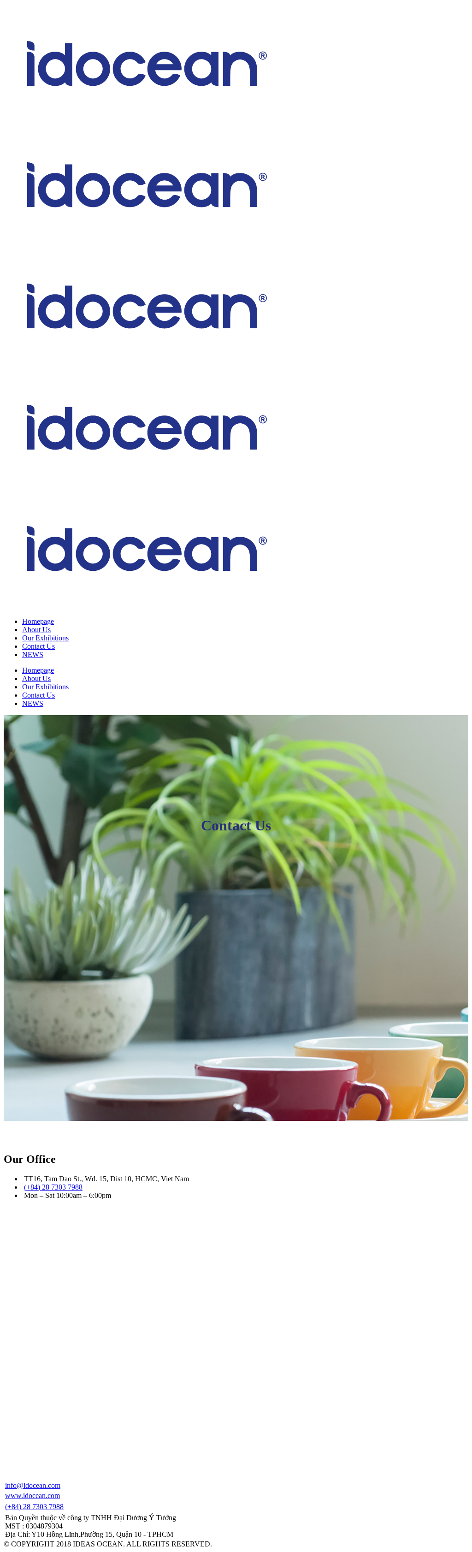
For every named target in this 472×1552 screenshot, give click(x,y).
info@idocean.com (32, 1485)
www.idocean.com (32, 1495)
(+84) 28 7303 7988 (53, 1187)
